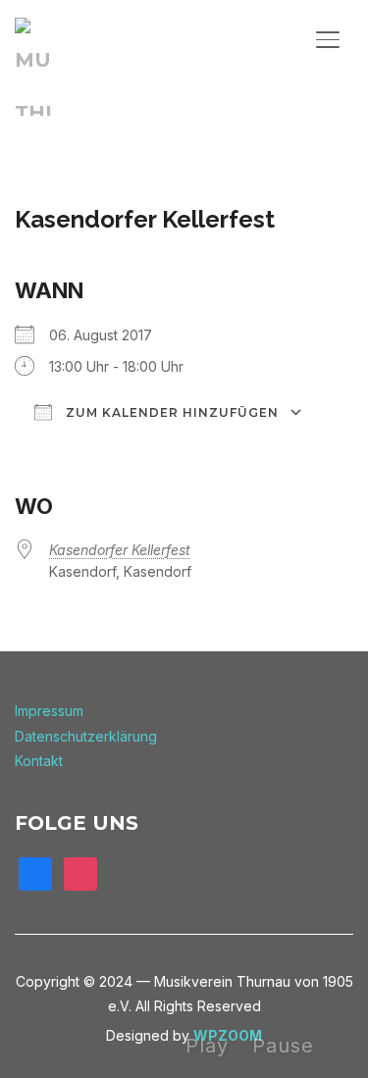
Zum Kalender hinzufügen (170, 412)
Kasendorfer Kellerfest (119, 549)
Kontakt (39, 760)
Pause (283, 1045)
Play (207, 1045)
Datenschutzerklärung (86, 736)
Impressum (49, 710)
